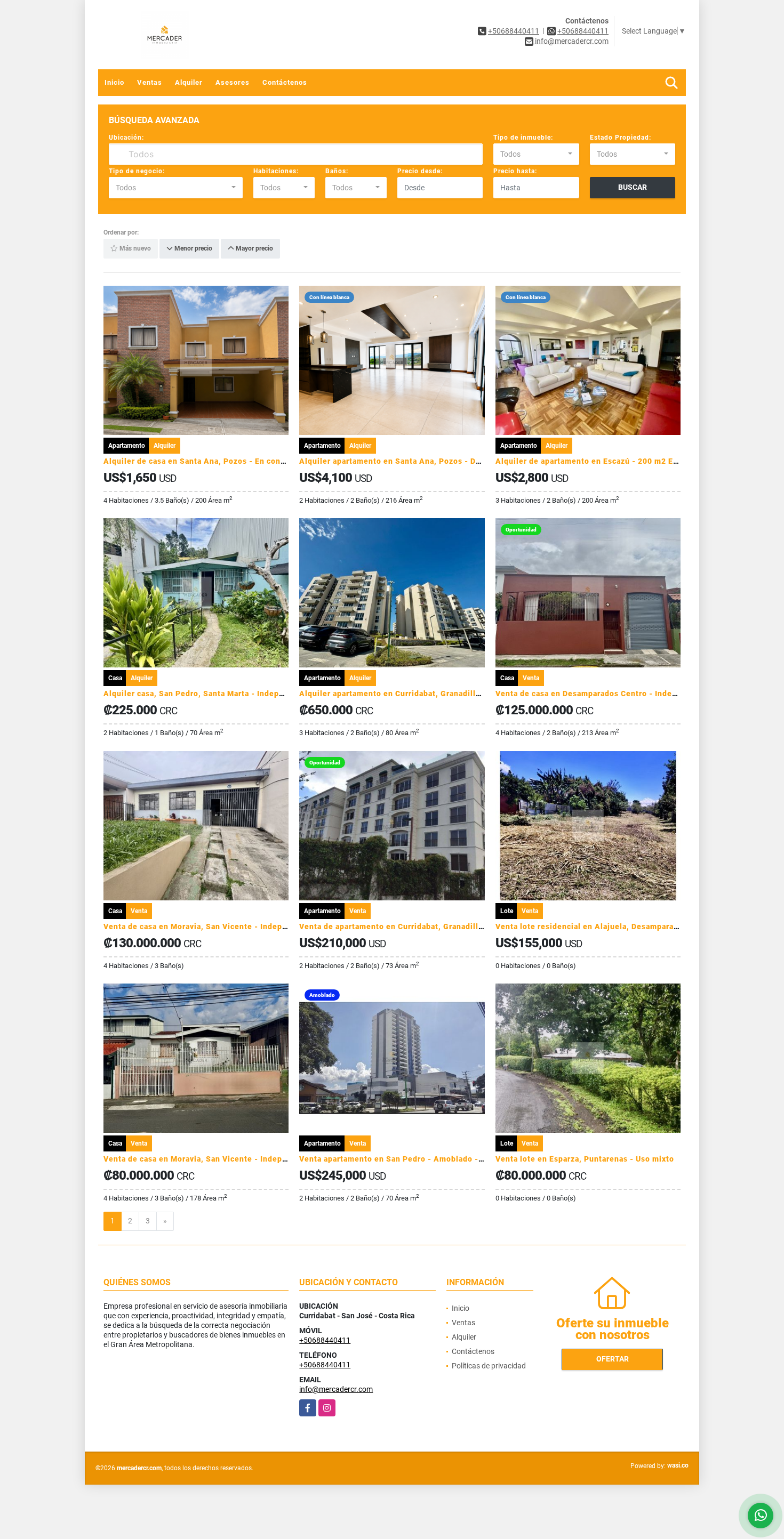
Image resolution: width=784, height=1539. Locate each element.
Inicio (114, 82)
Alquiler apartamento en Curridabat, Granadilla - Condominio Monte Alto (439, 693)
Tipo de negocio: (137, 171)
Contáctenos (284, 82)
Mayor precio (253, 249)
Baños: (336, 171)
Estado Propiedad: (620, 137)
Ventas (149, 82)
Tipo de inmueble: (523, 137)
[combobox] (536, 154)
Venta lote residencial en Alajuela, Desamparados (591, 926)
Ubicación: (126, 137)
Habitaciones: (276, 171)
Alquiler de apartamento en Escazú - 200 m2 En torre (597, 461)
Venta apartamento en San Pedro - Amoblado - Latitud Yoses (416, 1159)
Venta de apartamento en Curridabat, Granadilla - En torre (410, 926)
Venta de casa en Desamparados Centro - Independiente (603, 693)
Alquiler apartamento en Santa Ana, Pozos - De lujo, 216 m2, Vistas (429, 461)
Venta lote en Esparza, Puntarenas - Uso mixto (584, 1159)
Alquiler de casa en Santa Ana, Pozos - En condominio (207, 461)
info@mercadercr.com (336, 1389)
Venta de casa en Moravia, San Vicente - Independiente (210, 926)
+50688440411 (513, 31)
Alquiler (189, 82)
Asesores (232, 82)
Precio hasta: (515, 171)
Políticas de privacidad (489, 1365)
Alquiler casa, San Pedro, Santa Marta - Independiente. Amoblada (230, 693)
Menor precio (192, 249)
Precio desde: (420, 171)
